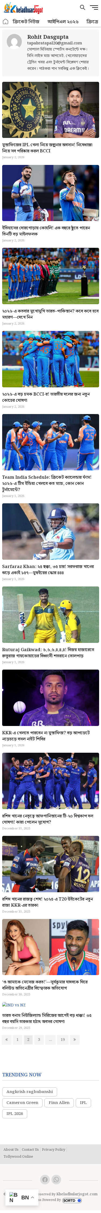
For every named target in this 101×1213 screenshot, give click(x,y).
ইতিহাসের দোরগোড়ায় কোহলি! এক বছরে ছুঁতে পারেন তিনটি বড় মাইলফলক (46, 231)
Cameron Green (22, 1103)
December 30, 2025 (16, 994)
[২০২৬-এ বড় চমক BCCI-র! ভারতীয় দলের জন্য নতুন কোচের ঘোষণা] (50, 359)
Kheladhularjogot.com (77, 1194)
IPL (83, 1103)
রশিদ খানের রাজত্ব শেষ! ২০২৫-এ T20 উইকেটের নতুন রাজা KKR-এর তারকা (47, 902)
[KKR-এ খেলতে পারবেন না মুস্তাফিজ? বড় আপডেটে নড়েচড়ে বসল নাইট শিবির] (50, 698)
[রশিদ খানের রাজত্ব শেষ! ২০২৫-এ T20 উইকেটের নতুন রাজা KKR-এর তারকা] (50, 864)
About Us (11, 1150)
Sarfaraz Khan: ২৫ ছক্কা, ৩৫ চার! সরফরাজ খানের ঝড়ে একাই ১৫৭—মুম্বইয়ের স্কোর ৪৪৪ (48, 570)
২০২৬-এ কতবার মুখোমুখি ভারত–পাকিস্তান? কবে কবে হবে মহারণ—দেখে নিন (50, 314)
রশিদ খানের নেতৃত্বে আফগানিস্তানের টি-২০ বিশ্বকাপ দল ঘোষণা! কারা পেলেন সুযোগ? (47, 819)
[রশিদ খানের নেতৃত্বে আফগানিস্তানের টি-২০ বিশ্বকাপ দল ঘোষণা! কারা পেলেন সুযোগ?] (50, 781)
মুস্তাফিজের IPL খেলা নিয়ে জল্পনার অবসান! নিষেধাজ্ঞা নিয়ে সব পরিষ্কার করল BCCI (47, 148)
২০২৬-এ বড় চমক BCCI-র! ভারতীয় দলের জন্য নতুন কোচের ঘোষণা (46, 397)
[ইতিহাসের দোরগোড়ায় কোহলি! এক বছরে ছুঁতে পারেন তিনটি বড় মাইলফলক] (50, 193)
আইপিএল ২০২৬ (63, 22)
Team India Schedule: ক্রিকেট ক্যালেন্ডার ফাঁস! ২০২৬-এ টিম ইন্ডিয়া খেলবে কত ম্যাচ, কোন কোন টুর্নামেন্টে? (47, 483)
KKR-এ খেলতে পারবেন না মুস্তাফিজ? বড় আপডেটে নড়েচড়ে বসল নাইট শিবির (46, 736)
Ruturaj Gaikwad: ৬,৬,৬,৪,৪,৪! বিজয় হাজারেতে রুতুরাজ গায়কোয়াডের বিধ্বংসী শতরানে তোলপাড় (48, 653)
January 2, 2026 (13, 157)
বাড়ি (6, 22)
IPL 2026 (14, 1114)
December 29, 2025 (16, 1028)
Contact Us (30, 1150)
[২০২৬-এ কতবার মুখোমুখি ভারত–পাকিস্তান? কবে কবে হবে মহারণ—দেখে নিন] (50, 276)
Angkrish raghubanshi (29, 1092)
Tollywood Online (18, 1157)
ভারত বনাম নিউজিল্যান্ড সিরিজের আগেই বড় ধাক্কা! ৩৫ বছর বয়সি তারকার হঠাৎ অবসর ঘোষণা (47, 1019)
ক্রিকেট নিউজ (26, 22)
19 (64, 1039)
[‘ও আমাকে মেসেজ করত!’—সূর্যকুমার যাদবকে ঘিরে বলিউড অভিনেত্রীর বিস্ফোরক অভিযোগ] (50, 947)
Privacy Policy (53, 1150)
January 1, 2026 (13, 496)
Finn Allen (59, 1103)
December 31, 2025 (16, 828)
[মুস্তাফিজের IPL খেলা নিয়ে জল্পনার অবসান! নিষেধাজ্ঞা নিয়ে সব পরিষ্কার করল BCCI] (14, 53)
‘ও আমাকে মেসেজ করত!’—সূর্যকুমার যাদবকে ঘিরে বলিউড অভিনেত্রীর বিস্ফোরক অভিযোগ (45, 985)
